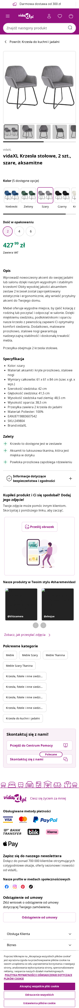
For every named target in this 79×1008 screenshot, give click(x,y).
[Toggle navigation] (7, 16)
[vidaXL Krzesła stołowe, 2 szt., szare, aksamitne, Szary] (39, 87)
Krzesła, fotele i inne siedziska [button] (25, 676)
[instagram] (15, 887)
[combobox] (39, 28)
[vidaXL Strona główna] (25, 16)
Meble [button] (10, 655)
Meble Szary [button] (30, 655)
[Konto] (49, 16)
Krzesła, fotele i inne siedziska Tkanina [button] (26, 697)
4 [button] (19, 231)
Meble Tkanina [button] (55, 655)
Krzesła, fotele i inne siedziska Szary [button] (26, 687)
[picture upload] (39, 553)
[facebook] (7, 887)
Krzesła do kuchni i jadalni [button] (23, 718)
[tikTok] (31, 887)
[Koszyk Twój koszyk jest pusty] (71, 16)
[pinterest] (23, 887)
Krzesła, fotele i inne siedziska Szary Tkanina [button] (26, 708)
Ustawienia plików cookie (39, 1003)
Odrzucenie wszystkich (39, 995)
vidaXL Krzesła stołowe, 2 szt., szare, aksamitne (37, 159)
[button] (11, 200)
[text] (14, 246)
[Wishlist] (60, 16)
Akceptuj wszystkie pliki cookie (39, 986)
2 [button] (8, 231)
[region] (39, 979)
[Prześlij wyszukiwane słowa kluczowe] (70, 28)
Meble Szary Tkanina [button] (19, 665)
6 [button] (31, 231)
